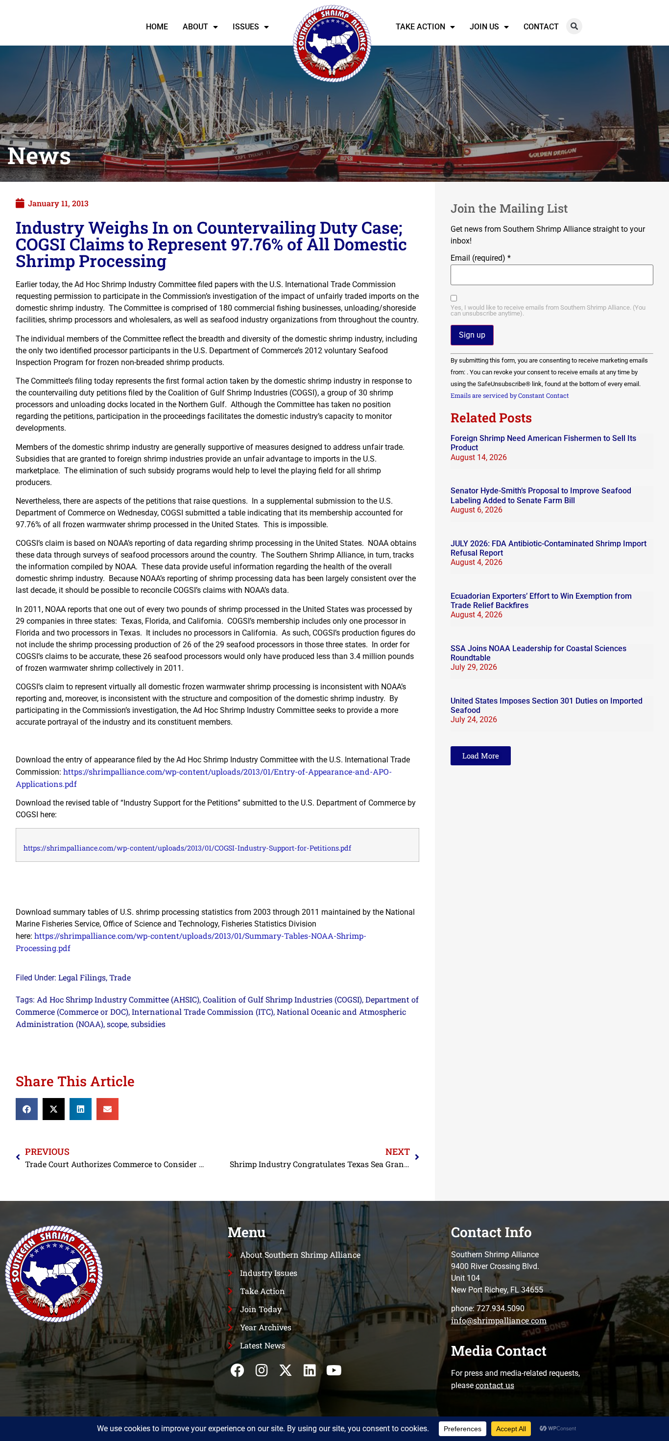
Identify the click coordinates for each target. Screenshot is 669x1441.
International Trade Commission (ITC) (202, 1011)
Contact (541, 26)
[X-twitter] (285, 1370)
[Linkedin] (309, 1370)
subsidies (148, 1024)
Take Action (420, 26)
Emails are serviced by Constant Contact (510, 395)
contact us (495, 1385)
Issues (246, 26)
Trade (120, 977)
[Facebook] (237, 1370)
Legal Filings (82, 977)
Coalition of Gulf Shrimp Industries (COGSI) (282, 999)
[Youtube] (333, 1370)
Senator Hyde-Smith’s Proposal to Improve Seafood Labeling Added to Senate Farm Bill (541, 495)
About (195, 26)
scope (117, 1024)
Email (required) (481, 258)
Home (157, 26)
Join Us (484, 26)
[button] (574, 26)
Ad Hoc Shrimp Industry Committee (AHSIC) (118, 999)
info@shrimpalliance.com (499, 1320)
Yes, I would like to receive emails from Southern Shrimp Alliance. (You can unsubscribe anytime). (548, 311)
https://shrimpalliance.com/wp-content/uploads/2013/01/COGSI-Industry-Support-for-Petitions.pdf (187, 848)
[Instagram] (261, 1370)
